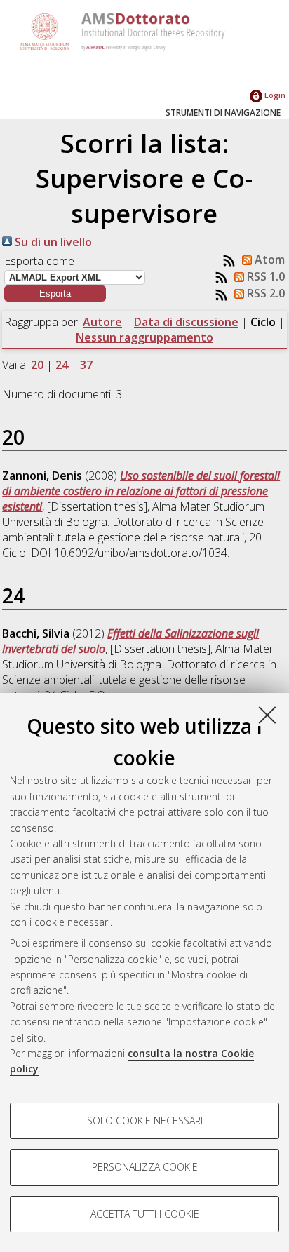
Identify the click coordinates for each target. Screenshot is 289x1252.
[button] (55, 293)
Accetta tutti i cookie (144, 1213)
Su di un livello (52, 242)
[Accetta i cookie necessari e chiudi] (267, 715)
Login (273, 95)
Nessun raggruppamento (144, 337)
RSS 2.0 (264, 293)
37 (86, 364)
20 (37, 364)
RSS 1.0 (264, 276)
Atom (268, 259)
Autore (102, 322)
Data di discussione (186, 322)
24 (61, 364)
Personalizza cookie (145, 1166)
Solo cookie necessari (145, 1120)
